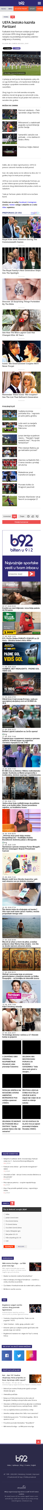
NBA (4, 1300)
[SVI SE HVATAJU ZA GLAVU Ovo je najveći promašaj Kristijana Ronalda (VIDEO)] (31, 1118)
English (33, 1465)
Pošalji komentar (21, 522)
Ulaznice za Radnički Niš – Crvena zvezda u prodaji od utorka (29, 462)
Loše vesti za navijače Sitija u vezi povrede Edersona (27, 425)
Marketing (21, 1474)
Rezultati (21, 1246)
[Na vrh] (38, 1442)
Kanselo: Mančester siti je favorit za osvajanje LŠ (29, 498)
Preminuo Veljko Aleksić (28, 147)
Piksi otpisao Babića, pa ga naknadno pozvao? (28, 449)
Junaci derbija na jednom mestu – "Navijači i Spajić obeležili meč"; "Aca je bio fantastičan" (29, 439)
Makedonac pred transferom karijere (26, 473)
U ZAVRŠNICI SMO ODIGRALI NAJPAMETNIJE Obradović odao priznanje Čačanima (10, 1061)
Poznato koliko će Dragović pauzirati (26, 485)
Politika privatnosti (30, 1477)
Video (9, 1465)
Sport (32, 9)
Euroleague (8, 1258)
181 (12, 17)
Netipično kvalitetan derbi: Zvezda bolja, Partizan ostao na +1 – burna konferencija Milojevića (21, 1160)
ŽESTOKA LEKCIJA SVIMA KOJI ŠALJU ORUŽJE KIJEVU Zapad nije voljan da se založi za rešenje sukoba (31, 1096)
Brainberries (21, 245)
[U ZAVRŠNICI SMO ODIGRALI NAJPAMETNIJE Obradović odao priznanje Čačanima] (11, 1053)
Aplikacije (15, 1465)
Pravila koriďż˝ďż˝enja (15, 1477)
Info (10, 9)
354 (5, 1163)
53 (4, 1193)
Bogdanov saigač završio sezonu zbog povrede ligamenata (12, 1307)
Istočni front (21, 9)
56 (4, 1185)
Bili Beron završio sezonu (12, 1289)
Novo (3, 9)
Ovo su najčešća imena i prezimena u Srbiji (18, 1410)
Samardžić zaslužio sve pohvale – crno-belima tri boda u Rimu (29, 137)
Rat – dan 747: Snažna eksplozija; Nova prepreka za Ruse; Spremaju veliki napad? (14, 1377)
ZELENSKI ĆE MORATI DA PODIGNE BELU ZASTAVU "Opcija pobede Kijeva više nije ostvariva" (11, 1126)
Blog (21, 1465)
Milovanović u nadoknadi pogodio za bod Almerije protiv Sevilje (29, 125)
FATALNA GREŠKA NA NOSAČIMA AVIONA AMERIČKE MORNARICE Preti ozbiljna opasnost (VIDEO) (11, 1096)
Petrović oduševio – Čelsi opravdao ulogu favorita (29, 111)
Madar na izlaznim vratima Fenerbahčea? (18, 1276)
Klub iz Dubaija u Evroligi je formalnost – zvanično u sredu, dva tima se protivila (21, 1281)
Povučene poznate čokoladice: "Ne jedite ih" (19, 1423)
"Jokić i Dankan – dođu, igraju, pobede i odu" (19, 1324)
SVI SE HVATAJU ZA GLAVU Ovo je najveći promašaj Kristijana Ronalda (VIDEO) (31, 1125)
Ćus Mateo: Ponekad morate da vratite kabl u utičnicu (22, 1285)
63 (4, 1179)
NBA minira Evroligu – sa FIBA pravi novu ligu (19, 1426)
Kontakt (28, 1474)
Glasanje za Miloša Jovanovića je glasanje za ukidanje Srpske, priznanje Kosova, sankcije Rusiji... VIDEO (22, 1405)
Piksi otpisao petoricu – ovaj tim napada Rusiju (20, 1182)
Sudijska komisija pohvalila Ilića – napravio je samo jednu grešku (29, 413)
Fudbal (6, 17)
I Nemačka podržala (10, 1394)
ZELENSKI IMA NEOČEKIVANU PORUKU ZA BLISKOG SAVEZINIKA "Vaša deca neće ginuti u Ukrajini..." (30, 1064)
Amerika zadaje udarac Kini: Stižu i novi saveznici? (21, 1413)
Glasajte (9, 1246)
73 (4, 1171)
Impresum (36, 1474)
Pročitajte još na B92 (11, 1370)
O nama (27, 1465)
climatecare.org (27, 1501)
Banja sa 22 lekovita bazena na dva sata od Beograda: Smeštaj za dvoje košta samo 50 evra (20, 1399)
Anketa (6, 1203)
